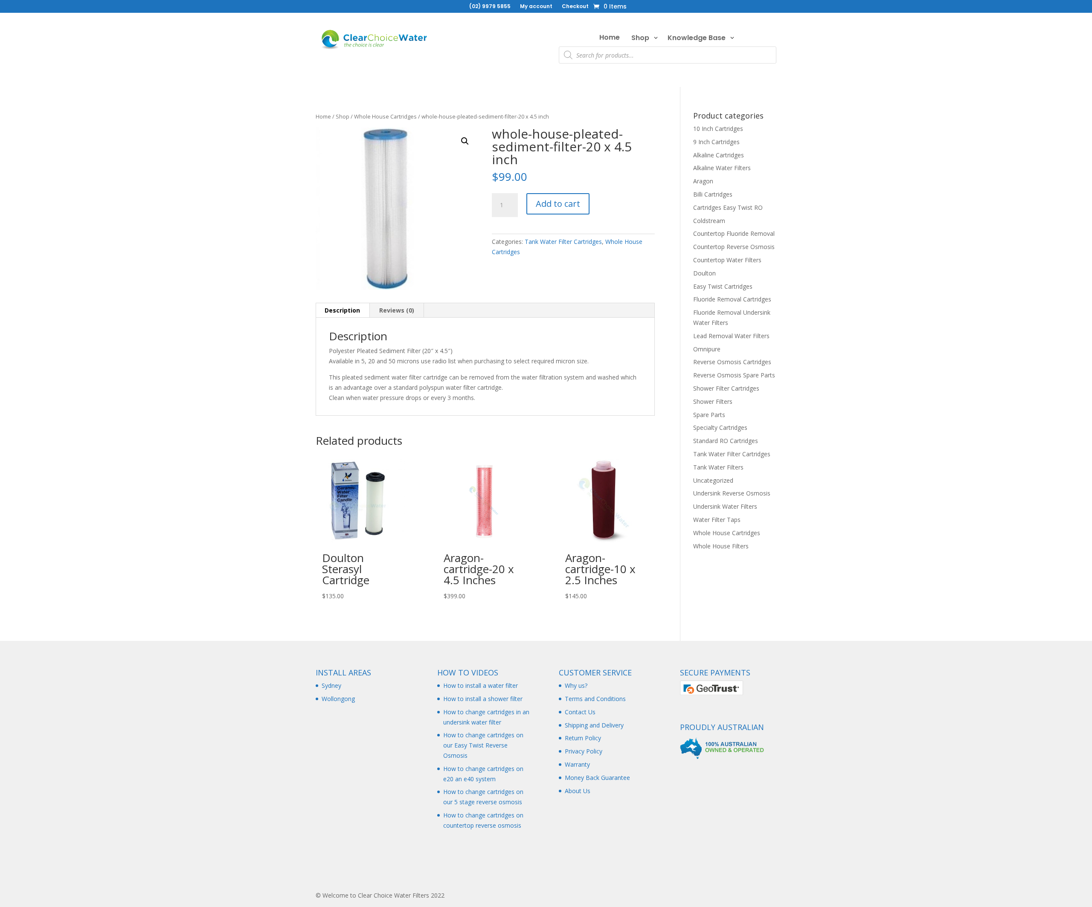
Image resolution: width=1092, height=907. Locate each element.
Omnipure (706, 349)
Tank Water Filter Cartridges (563, 242)
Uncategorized (713, 480)
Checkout (575, 6)
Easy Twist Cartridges (722, 286)
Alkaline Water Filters (722, 168)
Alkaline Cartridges (718, 155)
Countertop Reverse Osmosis (734, 247)
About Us (577, 791)
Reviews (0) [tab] (396, 310)
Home (323, 116)
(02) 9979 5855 (490, 6)
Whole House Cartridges (385, 116)
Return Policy (583, 738)
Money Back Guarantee (597, 778)
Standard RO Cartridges (725, 441)
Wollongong (338, 699)
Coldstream (709, 221)
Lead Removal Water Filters (731, 336)
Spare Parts (709, 415)
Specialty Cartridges (720, 427)
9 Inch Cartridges (716, 142)
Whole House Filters (721, 546)
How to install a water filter (480, 685)
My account (536, 6)
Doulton (704, 273)
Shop (342, 116)
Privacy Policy (583, 751)
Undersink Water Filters (725, 506)
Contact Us (580, 712)
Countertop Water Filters (727, 260)
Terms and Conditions (595, 699)
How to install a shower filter (483, 699)
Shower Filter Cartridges (726, 388)
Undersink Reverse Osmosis (731, 493)
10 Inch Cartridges (718, 129)
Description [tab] (342, 310)
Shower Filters (712, 401)
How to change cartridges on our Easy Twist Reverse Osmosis (483, 745)
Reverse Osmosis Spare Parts (734, 375)
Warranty (577, 764)
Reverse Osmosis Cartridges (732, 362)
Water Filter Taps (717, 520)
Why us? (576, 685)
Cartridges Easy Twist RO (728, 207)
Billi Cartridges (712, 194)
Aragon (703, 181)
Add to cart (558, 203)
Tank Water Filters (718, 467)
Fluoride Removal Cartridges (732, 299)
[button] (465, 141)
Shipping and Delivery (594, 725)
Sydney (331, 685)
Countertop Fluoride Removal (734, 233)
